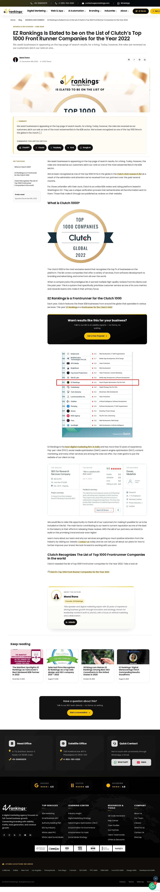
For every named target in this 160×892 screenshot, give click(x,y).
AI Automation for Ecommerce (81, 827)
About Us (138, 813)
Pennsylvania (49, 870)
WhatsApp (125, 3)
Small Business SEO (50, 818)
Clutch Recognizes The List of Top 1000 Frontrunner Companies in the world (25, 183)
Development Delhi (147, 870)
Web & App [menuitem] (57, 11)
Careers (137, 823)
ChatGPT (25, 147)
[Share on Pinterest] (139, 60)
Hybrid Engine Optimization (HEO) (83, 823)
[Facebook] (4, 835)
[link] (120, 762)
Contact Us (139, 832)
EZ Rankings (72, 307)
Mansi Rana (25, 58)
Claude (41, 147)
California (6, 870)
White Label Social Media (52, 837)
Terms (131, 882)
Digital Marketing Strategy (79, 818)
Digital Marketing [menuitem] (36, 11)
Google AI (86, 147)
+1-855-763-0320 (66, 3)
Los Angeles (36, 870)
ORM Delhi (104, 870)
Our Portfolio (113, 830)
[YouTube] (25, 835)
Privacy (123, 882)
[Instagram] (9, 835)
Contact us (83, 542)
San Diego (62, 870)
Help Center (113, 820)
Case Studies (113, 825)
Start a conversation (78, 712)
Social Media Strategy (77, 837)
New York (25, 870)
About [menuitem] (123, 11)
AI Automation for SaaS (78, 832)
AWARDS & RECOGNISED (34, 20)
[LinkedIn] (14, 835)
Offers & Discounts (116, 839)
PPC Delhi (93, 870)
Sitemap (138, 837)
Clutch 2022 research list (129, 174)
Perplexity (57, 147)
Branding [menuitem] (94, 11)
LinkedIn (71, 622)
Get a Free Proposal (95, 336)
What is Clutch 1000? (22, 167)
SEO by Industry (48, 827)
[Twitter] (20, 835)
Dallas (15, 870)
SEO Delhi (83, 870)
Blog (20, 20)
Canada (73, 870)
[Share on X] (134, 60)
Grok (72, 147)
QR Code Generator (116, 816)
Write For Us (139, 827)
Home (12, 20)
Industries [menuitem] (110, 11)
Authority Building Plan (51, 823)
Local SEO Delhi (118, 870)
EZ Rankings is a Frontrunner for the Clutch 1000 (25, 174)
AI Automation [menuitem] (76, 11)
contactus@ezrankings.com (97, 3)
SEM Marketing (48, 813)
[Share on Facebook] (129, 60)
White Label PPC (49, 832)
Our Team (138, 818)
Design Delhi (131, 870)
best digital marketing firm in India (82, 447)
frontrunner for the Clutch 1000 (97, 307)
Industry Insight (75, 813)
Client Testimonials (116, 835)
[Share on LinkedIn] (145, 60)
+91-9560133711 (40, 3)
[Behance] (30, 835)
